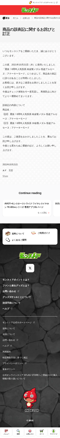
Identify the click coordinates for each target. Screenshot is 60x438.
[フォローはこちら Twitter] (30, 268)
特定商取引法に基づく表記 (15, 357)
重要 (11, 170)
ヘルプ (6, 308)
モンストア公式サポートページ (17, 322)
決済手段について (11, 303)
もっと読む (42, 213)
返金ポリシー (9, 369)
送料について (9, 328)
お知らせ (26, 18)
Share (5, 176)
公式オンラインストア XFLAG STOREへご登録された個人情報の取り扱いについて (30, 377)
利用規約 (7, 352)
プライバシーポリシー (13, 363)
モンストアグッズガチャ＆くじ (44, 2)
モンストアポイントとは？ (16, 279)
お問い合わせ (9, 291)
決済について (9, 334)
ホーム (15, 18)
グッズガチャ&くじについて (17, 297)
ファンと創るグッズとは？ (16, 285)
